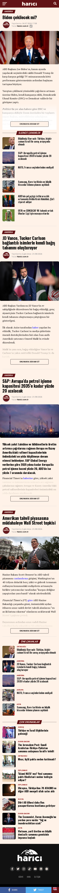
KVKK (29, 876)
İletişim (37, 876)
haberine (28, 478)
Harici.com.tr (22, 26)
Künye (21, 876)
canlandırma (21, 578)
